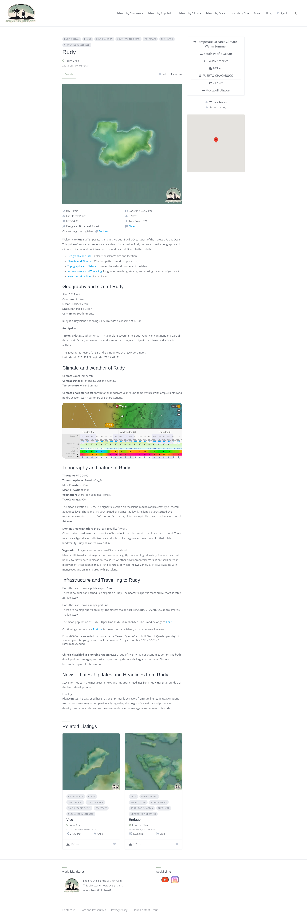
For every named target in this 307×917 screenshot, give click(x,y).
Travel (257, 13)
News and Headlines (79, 276)
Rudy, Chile (72, 61)
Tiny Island (167, 39)
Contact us (68, 910)
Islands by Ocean (216, 13)
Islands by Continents (130, 13)
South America (104, 39)
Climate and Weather (80, 261)
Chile (131, 226)
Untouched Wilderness (76, 45)
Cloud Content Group (145, 910)
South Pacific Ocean (128, 39)
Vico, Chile (76, 825)
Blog (269, 13)
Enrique (103, 231)
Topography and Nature (81, 266)
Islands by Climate (190, 13)
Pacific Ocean (71, 39)
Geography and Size (79, 256)
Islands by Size (240, 13)
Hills (133, 796)
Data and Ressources (93, 910)
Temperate (150, 39)
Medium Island (149, 796)
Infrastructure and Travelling (84, 271)
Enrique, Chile (140, 825)
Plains (87, 39)
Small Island (75, 802)
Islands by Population (161, 13)
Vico (69, 819)
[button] (295, 13)
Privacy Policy (119, 910)
